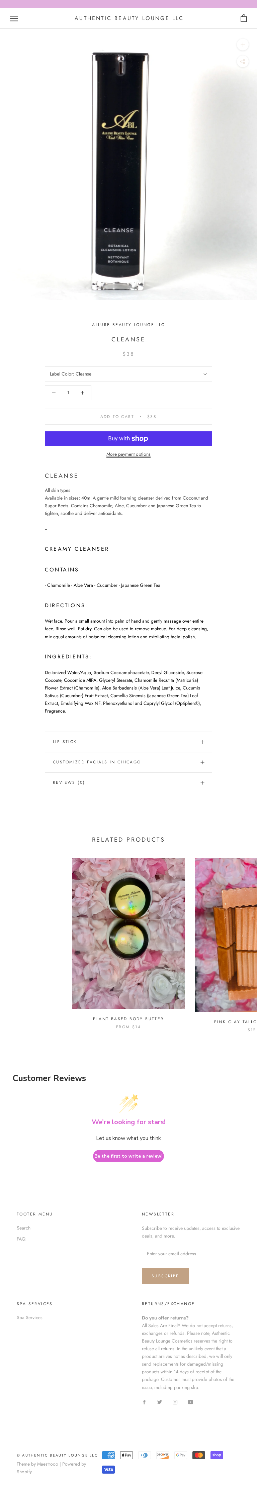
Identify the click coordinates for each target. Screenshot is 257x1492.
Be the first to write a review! (128, 1156)
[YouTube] (190, 1402)
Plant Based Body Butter (128, 1019)
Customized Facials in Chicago (97, 762)
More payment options (128, 454)
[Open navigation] (14, 18)
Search (23, 1227)
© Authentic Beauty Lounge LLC (57, 1455)
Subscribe (165, 1276)
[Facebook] (144, 1402)
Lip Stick (65, 742)
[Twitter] (159, 1402)
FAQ (21, 1239)
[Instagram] (175, 1402)
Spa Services (29, 1317)
